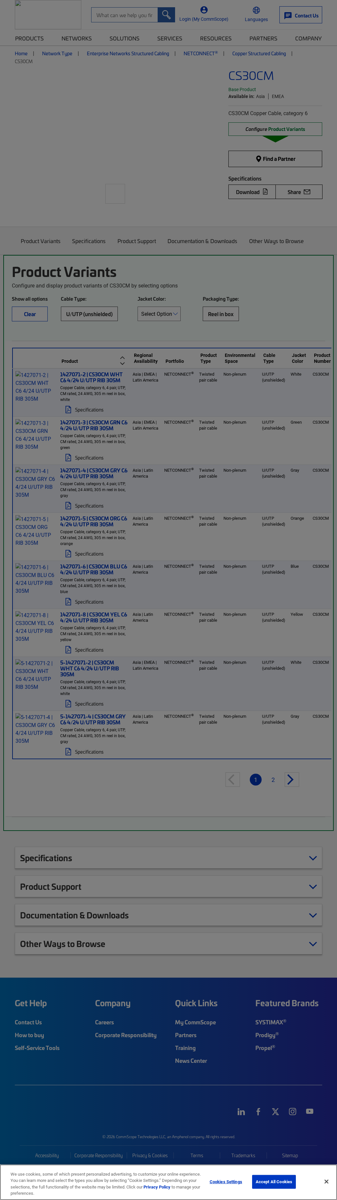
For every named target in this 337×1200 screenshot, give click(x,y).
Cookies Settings (226, 1182)
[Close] (326, 1181)
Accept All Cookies (274, 1182)
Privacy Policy (156, 1187)
